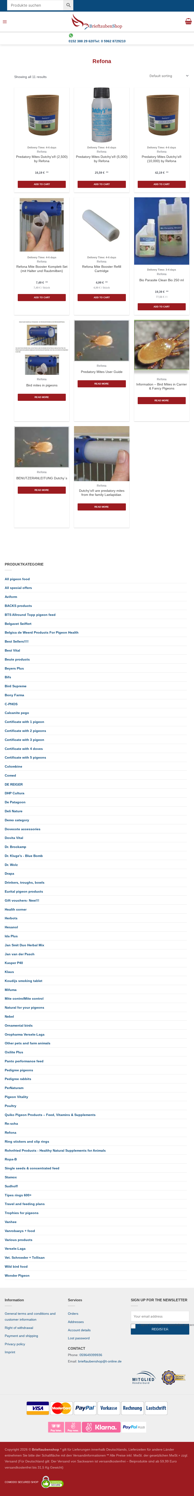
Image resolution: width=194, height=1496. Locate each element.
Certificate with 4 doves (24, 749)
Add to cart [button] (42, 184)
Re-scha (11, 1123)
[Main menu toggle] (5, 22)
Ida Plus (11, 936)
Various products (18, 1240)
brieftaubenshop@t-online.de (100, 1361)
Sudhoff (11, 1186)
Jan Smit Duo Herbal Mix (24, 945)
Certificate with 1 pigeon (24, 722)
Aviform (11, 597)
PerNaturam (14, 1088)
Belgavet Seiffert (18, 624)
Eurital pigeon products (24, 891)
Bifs (8, 677)
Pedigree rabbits (18, 1079)
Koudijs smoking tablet (23, 981)
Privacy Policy (171, 1328)
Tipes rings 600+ (18, 1195)
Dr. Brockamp (15, 847)
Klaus (9, 972)
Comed (10, 775)
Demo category (17, 820)
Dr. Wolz (11, 865)
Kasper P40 (14, 963)
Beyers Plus (14, 668)
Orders (73, 1313)
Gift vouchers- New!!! (22, 900)
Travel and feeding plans (25, 1204)
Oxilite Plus (14, 1052)
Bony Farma (14, 695)
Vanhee (11, 1222)
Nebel (9, 1016)
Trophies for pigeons (22, 1213)
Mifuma (11, 990)
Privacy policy (15, 1344)
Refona (10, 1132)
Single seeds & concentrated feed (32, 1168)
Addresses (76, 1322)
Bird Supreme (15, 686)
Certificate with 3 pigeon (24, 740)
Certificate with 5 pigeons (25, 757)
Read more (42, 397)
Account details (79, 1330)
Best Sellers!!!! (17, 641)
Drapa (9, 873)
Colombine (13, 766)
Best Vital (12, 650)
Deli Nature (13, 811)
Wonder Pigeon (17, 1275)
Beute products (17, 659)
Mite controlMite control (24, 998)
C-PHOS (11, 704)
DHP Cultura (14, 793)
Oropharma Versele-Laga (24, 1034)
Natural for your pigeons (24, 1007)
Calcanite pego (17, 713)
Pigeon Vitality (16, 1097)
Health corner (15, 909)
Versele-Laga (15, 1248)
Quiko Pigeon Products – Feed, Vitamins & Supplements (50, 1115)
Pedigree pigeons (19, 1070)
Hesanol (11, 927)
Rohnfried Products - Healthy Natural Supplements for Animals (55, 1150)
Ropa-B (11, 1159)
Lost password (79, 1338)
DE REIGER (14, 784)
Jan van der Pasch (20, 954)
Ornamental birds (19, 1025)
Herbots (11, 918)
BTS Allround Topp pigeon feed (30, 615)
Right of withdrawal (19, 1328)
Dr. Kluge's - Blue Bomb (24, 856)
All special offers (18, 588)
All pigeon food (17, 579)
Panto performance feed (24, 1061)
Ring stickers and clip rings (27, 1141)
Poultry (10, 1106)
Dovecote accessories (22, 829)
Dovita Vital (14, 838)
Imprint (10, 1352)
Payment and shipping (21, 1336)
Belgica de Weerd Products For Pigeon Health (42, 632)
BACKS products (18, 606)
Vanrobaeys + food (20, 1231)
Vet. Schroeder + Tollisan (25, 1257)
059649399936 (90, 1355)
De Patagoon (15, 802)
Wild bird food (16, 1266)
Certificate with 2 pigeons (25, 731)
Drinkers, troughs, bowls (24, 882)
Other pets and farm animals (27, 1043)
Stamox (11, 1177)
